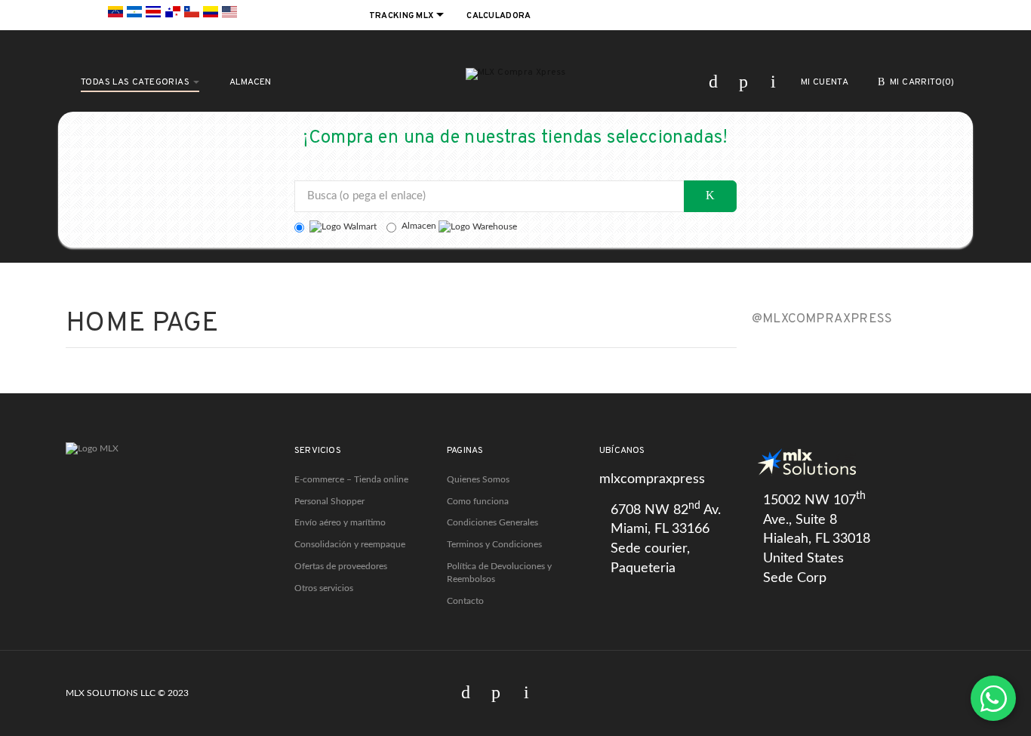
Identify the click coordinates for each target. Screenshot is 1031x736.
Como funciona (478, 501)
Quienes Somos (478, 479)
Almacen (420, 225)
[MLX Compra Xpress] (516, 74)
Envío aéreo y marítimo (340, 522)
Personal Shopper (329, 501)
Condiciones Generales (492, 522)
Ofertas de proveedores (340, 566)
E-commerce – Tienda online (351, 479)
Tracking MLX (402, 16)
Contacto (465, 600)
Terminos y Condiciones (494, 544)
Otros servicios (323, 588)
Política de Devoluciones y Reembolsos (499, 573)
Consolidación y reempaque (349, 544)
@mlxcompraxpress (822, 319)
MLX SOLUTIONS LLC (110, 693)
